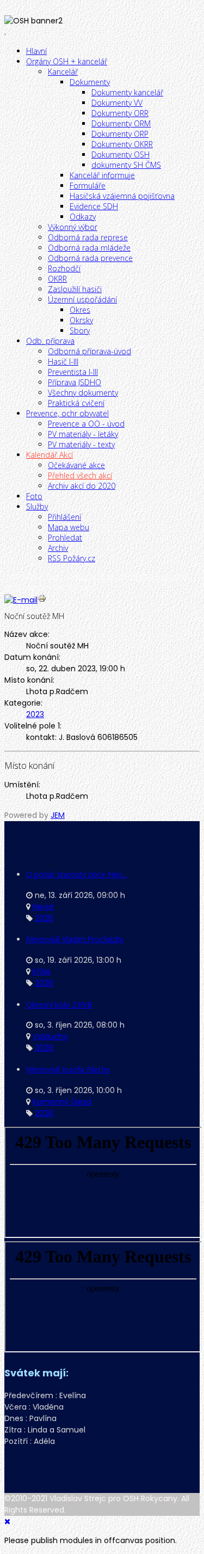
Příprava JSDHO (74, 382)
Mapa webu (68, 527)
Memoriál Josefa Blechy (68, 1069)
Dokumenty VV (117, 103)
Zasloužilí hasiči (75, 289)
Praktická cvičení (76, 403)
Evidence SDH (94, 206)
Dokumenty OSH (120, 154)
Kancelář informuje (102, 175)
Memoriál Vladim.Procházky (74, 939)
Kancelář (63, 71)
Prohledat (65, 537)
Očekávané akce (76, 465)
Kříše (42, 971)
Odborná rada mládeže (89, 247)
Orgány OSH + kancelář (66, 61)
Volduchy (50, 1036)
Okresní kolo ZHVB (59, 1004)
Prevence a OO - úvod (86, 423)
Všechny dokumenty (83, 392)
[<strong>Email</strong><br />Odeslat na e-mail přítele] (21, 599)
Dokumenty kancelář (127, 92)
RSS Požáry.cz (71, 558)
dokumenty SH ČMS (126, 165)
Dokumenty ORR (120, 113)
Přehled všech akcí (80, 475)
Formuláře (88, 185)
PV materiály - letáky (83, 434)
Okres (80, 310)
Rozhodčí (64, 268)
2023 (35, 714)
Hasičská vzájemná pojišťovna (122, 196)
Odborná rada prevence (90, 258)
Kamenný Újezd (62, 1101)
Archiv (58, 548)
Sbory (80, 330)
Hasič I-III (63, 361)
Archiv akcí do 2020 (81, 486)
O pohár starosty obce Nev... (76, 874)
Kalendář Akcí (49, 455)
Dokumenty (90, 82)
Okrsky (81, 320)
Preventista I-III (73, 372)
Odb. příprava (50, 341)
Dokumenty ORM (121, 123)
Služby (37, 506)
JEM (58, 815)
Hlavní (36, 51)
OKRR (57, 279)
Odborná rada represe (88, 237)
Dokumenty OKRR (122, 144)
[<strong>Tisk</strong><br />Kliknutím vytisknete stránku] (42, 599)
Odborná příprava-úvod (89, 351)
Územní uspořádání (82, 299)
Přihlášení (64, 517)
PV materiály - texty (81, 444)
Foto (34, 496)
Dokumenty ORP (120, 134)
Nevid (43, 906)
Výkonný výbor (72, 227)
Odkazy (83, 216)
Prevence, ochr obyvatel (67, 413)
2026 (44, 918)
